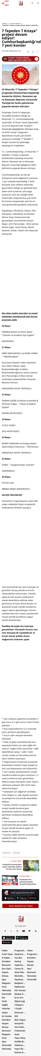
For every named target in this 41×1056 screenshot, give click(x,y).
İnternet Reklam (20, 1012)
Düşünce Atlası (20, 954)
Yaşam (5, 972)
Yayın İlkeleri (20, 1048)
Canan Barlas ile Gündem (20, 968)
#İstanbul (6, 853)
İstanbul (16, 129)
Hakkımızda (20, 1045)
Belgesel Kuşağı (20, 983)
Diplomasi (19, 986)
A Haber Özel (8, 957)
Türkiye (23, 165)
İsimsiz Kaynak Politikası (20, 1052)
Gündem (6, 961)
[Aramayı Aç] (32, 3)
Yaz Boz (18, 957)
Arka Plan (19, 972)
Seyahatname (20, 979)
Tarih (4, 1001)
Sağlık (5, 1004)
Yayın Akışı (19, 1038)
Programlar (20, 950)
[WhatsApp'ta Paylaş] (33, 51)
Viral (4, 986)
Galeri (5, 1012)
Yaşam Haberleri (15, 23)
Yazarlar (6, 1008)
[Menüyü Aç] (37, 3)
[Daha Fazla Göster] (37, 51)
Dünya (5, 975)
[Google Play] (21, 898)
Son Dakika (7, 968)
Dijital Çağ (19, 1001)
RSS (16, 1016)
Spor (4, 979)
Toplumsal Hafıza (20, 965)
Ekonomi (6, 965)
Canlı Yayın (7, 954)
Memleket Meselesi (20, 975)
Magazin (6, 983)
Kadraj (17, 961)
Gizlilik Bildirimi (20, 1041)
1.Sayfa (18, 1008)
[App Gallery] (33, 898)
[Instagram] (17, 931)
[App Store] (9, 898)
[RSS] (36, 931)
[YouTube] (23, 931)
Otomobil (6, 994)
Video (5, 950)
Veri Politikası (20, 1027)
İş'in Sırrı (18, 997)
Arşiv (16, 1034)
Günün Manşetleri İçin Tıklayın (21, 906)
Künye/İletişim (20, 1023)
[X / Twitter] (11, 931)
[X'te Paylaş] (28, 51)
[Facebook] (5, 931)
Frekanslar (19, 1030)
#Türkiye (16, 853)
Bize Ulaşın (20, 1019)
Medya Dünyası (20, 994)
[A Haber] (20, 3)
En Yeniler (7, 1016)
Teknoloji (6, 990)
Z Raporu (19, 1004)
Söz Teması (20, 990)
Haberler (5, 23)
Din (3, 997)
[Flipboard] (29, 931)
